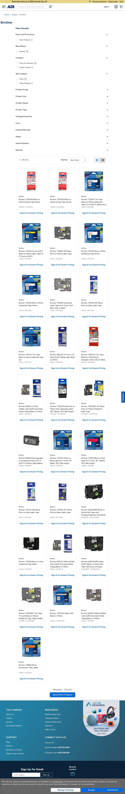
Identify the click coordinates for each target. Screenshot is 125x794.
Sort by (64, 160)
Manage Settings (65, 790)
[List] (102, 160)
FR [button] (90, 1)
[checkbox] (17, 40)
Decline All (112, 790)
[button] (123, 397)
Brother (23, 51)
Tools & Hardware (27, 63)
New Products (25, 40)
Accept (91, 790)
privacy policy (58, 781)
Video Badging (25, 83)
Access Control (26, 67)
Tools (22, 79)
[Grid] (97, 160)
